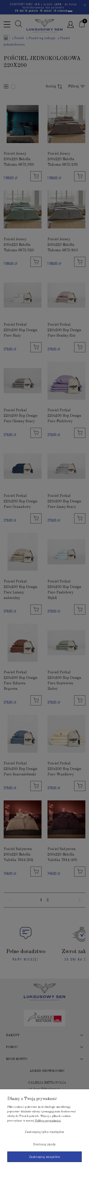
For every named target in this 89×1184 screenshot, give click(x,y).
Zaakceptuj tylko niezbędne (44, 1132)
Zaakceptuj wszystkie (44, 1157)
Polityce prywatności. (48, 1120)
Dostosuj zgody (44, 1144)
